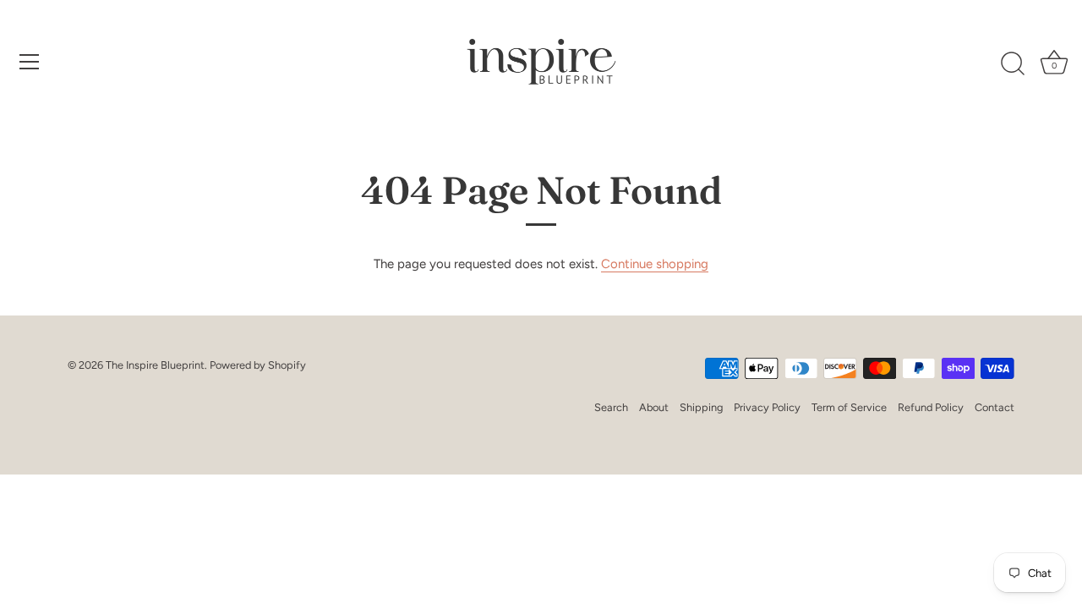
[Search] (1012, 64)
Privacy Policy (767, 407)
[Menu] (29, 61)
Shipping (701, 407)
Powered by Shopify (258, 365)
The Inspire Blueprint (155, 365)
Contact (994, 407)
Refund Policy (931, 407)
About (654, 407)
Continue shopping (654, 264)
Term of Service (849, 407)
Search (611, 407)
